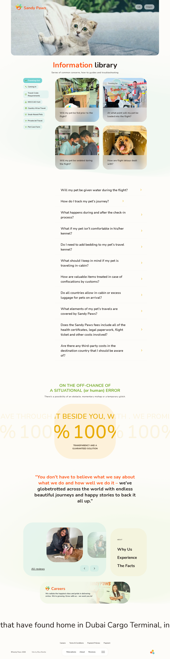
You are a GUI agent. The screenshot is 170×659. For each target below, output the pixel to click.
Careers (63, 643)
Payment (107, 643)
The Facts (126, 565)
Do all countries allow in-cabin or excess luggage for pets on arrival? (91, 295)
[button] (84, 568)
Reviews (92, 652)
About (82, 652)
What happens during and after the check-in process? (93, 215)
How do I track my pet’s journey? (85, 201)
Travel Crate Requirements (34, 94)
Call (138, 7)
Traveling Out (34, 80)
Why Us (124, 549)
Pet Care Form (34, 127)
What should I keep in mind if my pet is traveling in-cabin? (90, 263)
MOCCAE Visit (34, 102)
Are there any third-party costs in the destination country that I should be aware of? (92, 351)
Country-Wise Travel (37, 108)
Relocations (71, 652)
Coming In (32, 86)
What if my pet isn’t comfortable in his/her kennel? (92, 231)
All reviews (38, 569)
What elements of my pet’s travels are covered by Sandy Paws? (89, 311)
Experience (127, 557)
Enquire (149, 7)
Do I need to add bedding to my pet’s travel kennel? (92, 247)
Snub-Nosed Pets (35, 114)
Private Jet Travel (35, 120)
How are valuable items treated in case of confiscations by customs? (91, 279)
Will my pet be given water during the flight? (94, 190)
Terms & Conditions (76, 643)
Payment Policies (93, 643)
